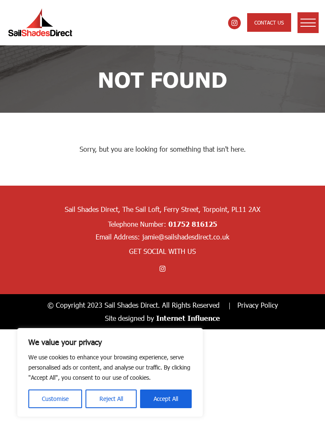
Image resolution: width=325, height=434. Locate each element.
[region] (110, 372)
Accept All (166, 399)
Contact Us (269, 22)
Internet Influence (188, 318)
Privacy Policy (257, 304)
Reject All (111, 399)
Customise (55, 399)
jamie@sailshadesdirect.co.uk (185, 236)
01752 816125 (192, 224)
